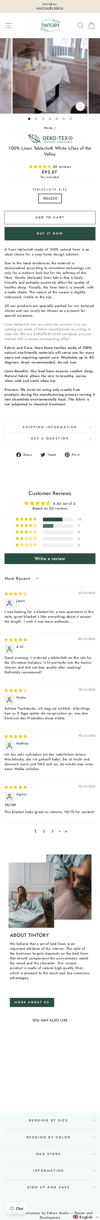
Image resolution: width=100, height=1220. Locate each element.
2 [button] (44, 831)
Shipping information (50, 427)
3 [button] (52, 831)
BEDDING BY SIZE (48, 1120)
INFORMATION (48, 1170)
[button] (41, 166)
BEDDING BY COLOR (49, 1137)
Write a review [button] (50, 558)
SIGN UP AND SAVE (48, 1187)
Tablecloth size (50, 190)
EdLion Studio (58, 1213)
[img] (16, 593)
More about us (32, 1002)
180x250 (50, 198)
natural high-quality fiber (62, 968)
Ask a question (50, 438)
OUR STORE (48, 1154)
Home (48, 127)
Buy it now (50, 233)
